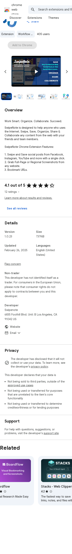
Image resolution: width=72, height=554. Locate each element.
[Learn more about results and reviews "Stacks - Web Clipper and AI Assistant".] (50, 491)
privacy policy (39, 366)
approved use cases (20, 385)
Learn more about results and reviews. (28, 198)
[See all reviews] (17, 208)
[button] (36, 71)
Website (15, 326)
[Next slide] (67, 71)
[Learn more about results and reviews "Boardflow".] (4, 491)
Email (13, 333)
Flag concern (13, 264)
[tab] (16, 17)
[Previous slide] (5, 71)
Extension (8, 34)
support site (51, 433)
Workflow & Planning (26, 34)
